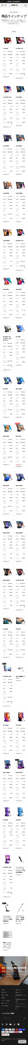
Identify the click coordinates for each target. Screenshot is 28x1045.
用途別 (3, 997)
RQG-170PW (6, 436)
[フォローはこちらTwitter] (3, 1024)
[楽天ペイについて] (5, 1034)
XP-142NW (5, 725)
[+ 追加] (10, 43)
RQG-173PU (18, 436)
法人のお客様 (5, 1005)
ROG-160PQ (18, 289)
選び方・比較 (5, 995)
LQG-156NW (19, 97)
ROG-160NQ (6, 289)
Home (3, 989)
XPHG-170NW (6, 772)
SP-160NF (5, 629)
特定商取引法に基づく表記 (21, 1000)
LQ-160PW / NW (7, 97)
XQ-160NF (5, 820)
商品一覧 (4, 992)
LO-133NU (5, 48)
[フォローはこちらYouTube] (10, 1024)
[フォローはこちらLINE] (18, 1024)
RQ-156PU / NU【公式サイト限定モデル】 (7, 338)
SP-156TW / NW (20, 580)
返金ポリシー (19, 989)
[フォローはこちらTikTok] (14, 1024)
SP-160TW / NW (7, 676)
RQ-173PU (5, 389)
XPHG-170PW (19, 772)
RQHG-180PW (6, 580)
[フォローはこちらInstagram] (7, 1024)
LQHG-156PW (6, 240)
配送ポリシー (19, 992)
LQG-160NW (19, 146)
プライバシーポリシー (21, 1004)
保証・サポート (5, 1003)
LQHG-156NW (19, 193)
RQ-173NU (18, 336)
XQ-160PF (18, 820)
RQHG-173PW (6, 533)
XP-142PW (18, 725)
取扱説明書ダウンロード (21, 995)
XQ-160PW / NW (7, 867)
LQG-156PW (6, 146)
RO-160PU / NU (19, 240)
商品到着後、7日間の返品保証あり (14, 1)
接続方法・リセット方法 (21, 1007)
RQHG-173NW (19, 485)
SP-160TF (18, 629)
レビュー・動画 (5, 1000)
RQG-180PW (6, 485)
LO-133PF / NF (19, 48)
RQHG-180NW (19, 533)
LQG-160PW (6, 193)
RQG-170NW (19, 389)
